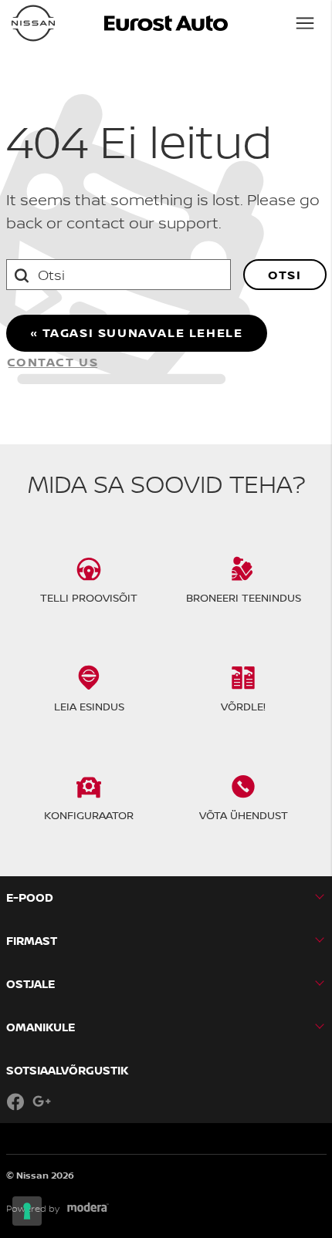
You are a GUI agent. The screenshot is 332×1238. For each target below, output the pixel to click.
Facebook (15, 1101)
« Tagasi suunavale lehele (136, 332)
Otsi (284, 274)
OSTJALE (30, 984)
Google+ (41, 1101)
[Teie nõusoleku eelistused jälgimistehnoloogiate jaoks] (27, 1211)
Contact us (53, 361)
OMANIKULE (40, 1027)
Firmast (31, 941)
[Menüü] (305, 23)
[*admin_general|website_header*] (33, 23)
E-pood (29, 897)
